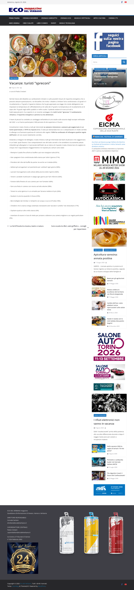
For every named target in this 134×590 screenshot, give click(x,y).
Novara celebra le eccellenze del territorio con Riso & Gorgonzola (115, 292)
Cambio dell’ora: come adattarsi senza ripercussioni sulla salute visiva (116, 306)
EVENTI (53, 23)
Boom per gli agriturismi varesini (115, 279)
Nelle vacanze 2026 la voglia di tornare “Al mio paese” (115, 448)
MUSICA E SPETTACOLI (82, 18)
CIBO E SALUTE (28, 23)
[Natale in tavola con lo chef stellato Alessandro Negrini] (98, 322)
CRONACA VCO (66, 18)
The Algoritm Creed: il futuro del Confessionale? (116, 474)
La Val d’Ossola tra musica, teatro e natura (26, 226)
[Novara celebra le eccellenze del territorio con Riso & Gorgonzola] (98, 293)
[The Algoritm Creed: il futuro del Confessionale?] (98, 476)
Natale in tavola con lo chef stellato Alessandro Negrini (115, 321)
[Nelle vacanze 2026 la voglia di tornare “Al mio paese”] (98, 450)
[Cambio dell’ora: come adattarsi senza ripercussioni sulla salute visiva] (98, 308)
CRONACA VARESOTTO (49, 18)
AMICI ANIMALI (14, 23)
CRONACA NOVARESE (30, 18)
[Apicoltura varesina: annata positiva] (109, 237)
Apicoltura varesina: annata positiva (105, 256)
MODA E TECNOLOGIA (67, 23)
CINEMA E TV (113, 18)
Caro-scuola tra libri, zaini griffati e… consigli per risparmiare (68, 227)
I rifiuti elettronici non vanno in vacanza (118, 78)
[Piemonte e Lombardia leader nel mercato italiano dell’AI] (98, 463)
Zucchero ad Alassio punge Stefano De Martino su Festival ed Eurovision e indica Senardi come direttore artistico (108, 144)
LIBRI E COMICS (42, 23)
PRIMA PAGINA (14, 18)
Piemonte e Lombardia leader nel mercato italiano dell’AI (115, 462)
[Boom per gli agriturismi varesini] (98, 281)
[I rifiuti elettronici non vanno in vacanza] (109, 403)
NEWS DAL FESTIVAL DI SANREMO (109, 137)
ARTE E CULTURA (99, 18)
